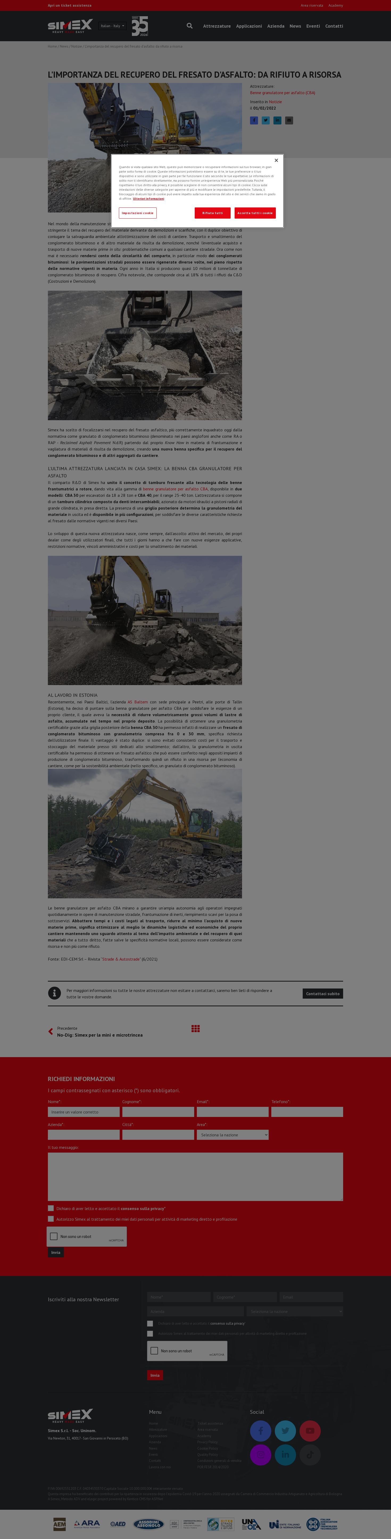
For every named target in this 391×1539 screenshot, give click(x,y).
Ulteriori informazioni (148, 199)
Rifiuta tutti (212, 213)
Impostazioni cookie (138, 213)
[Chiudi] (276, 160)
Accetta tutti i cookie (255, 213)
